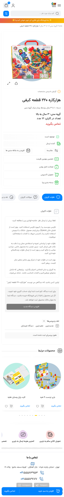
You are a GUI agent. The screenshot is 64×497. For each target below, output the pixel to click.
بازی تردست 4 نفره (47, 397)
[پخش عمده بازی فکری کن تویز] (53, 5)
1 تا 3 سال (44, 26)
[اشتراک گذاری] (16, 83)
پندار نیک (36, 108)
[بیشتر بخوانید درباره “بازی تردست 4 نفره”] (42, 406)
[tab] (52, 197)
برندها (43, 108)
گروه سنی (53, 26)
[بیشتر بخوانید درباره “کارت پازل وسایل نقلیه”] (11, 406)
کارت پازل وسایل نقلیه (16, 397)
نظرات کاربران (49, 197)
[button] (44, 415)
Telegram (43, 485)
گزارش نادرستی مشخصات (47, 91)
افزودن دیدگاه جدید (31, 306)
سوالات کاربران (26, 197)
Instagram (26, 485)
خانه (60, 26)
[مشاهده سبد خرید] (6, 5)
